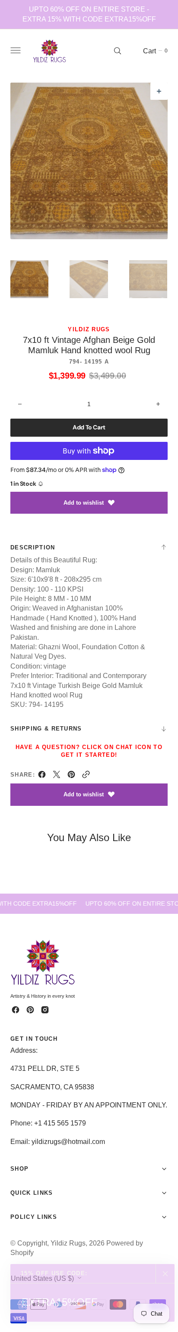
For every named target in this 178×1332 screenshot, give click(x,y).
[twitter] (56, 776)
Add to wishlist (84, 503)
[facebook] (42, 776)
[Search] (117, 50)
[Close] (165, 1273)
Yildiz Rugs (68, 1243)
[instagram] (45, 1010)
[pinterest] (71, 776)
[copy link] (86, 776)
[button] (14, 50)
